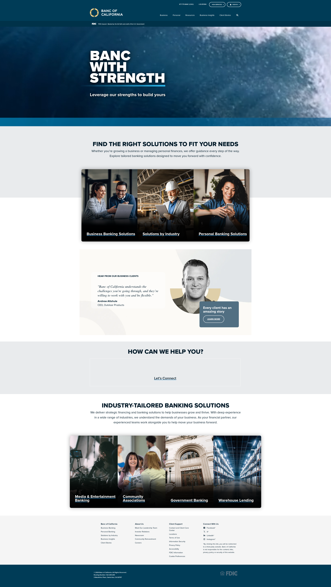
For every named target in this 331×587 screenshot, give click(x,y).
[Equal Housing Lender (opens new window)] (228, 575)
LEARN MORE (215, 320)
